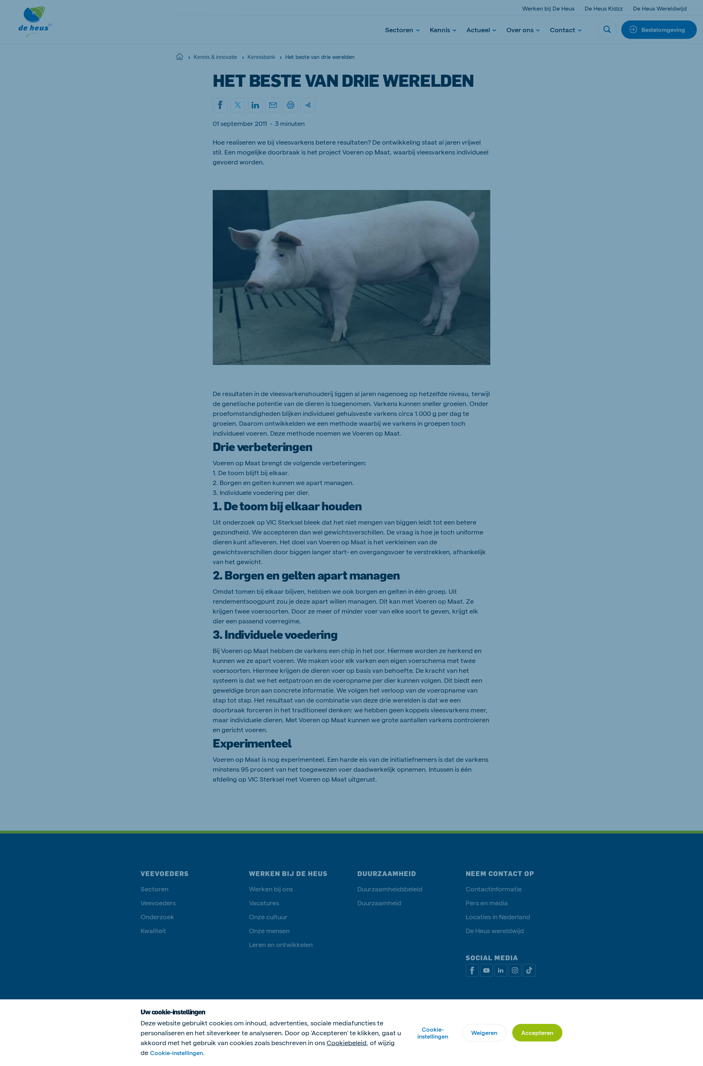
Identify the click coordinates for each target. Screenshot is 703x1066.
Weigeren (484, 1032)
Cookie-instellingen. (177, 1052)
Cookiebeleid (347, 1042)
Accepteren (537, 1032)
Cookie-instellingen (432, 1033)
